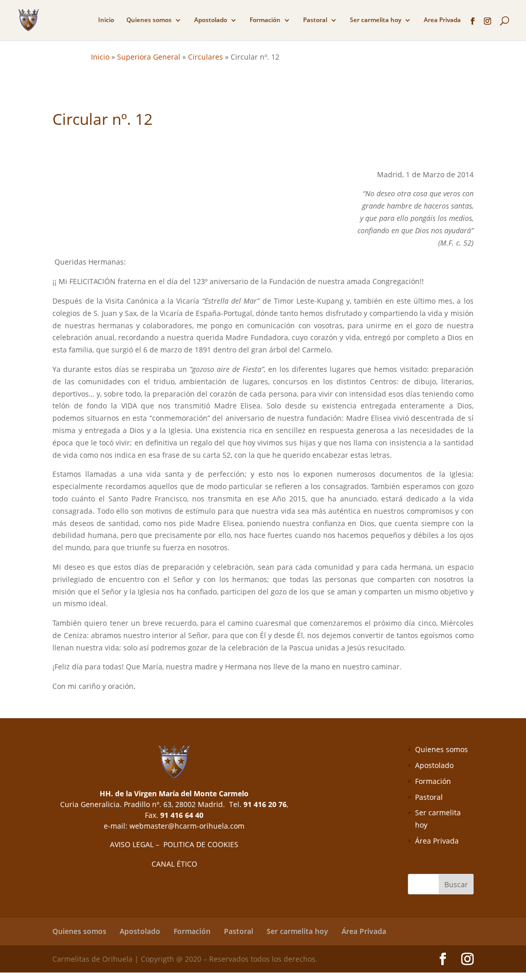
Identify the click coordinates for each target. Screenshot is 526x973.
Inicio (106, 20)
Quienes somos (149, 20)
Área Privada (437, 841)
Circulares (205, 57)
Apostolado (210, 20)
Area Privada (442, 20)
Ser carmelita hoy (375, 20)
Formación (265, 20)
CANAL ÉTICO (174, 864)
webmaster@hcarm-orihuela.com (187, 826)
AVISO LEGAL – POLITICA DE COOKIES (174, 844)
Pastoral (315, 20)
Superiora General (148, 57)
